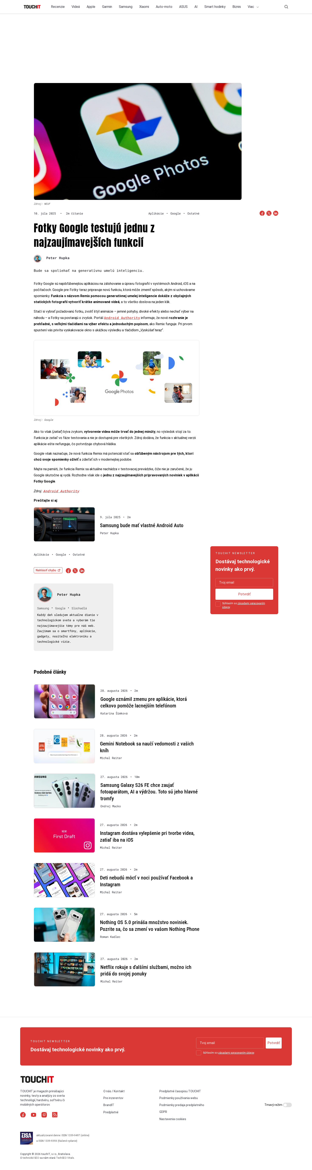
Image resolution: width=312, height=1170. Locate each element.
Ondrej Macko (110, 806)
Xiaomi (144, 7)
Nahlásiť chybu (46, 570)
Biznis (236, 7)
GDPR (163, 1112)
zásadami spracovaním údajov (236, 1052)
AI (196, 7)
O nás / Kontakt (114, 1091)
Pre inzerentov (113, 1098)
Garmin (107, 7)
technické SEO (31, 1157)
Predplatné (110, 1112)
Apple (91, 7)
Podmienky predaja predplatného (181, 1105)
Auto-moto (164, 7)
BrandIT (108, 1105)
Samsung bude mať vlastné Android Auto (141, 525)
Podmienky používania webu (178, 1098)
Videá (76, 7)
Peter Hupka (58, 257)
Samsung (125, 7)
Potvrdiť (244, 594)
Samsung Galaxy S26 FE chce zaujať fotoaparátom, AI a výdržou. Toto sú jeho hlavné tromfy (149, 792)
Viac (251, 7)
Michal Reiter (111, 757)
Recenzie (58, 7)
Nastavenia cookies (172, 1119)
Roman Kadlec (110, 936)
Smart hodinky (215, 7)
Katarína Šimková (114, 713)
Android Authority (122, 317)
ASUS (183, 7)
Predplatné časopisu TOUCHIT (180, 1091)
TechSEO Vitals (65, 1157)
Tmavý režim (273, 1104)
